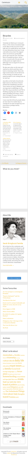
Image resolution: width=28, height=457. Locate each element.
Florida (13, 369)
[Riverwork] (23, 414)
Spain (4, 389)
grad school (14, 374)
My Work (5, 328)
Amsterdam (7, 355)
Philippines (14, 387)
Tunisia (12, 397)
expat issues (16, 365)
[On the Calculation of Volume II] (23, 420)
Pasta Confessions (8, 318)
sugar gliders (9, 389)
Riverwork (6, 411)
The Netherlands (12, 391)
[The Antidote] (23, 431)
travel (6, 397)
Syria (14, 389)
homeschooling (9, 376)
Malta (15, 379)
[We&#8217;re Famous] (18, 128)
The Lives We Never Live (10, 325)
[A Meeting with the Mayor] (8, 129)
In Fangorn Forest (21, 163)
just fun (11, 379)
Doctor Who (14, 363)
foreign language (8, 371)
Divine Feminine (7, 363)
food (18, 369)
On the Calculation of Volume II (12, 417)
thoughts (21, 394)
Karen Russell (6, 429)
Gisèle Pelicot (6, 436)
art (13, 355)
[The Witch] (23, 425)
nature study (6, 387)
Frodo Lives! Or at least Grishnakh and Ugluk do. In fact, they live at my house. (14, 304)
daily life (7, 154)
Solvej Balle (6, 418)
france (15, 371)
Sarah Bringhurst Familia (13, 243)
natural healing (21, 385)
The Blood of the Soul (9, 300)
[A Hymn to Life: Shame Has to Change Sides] (23, 437)
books (17, 355)
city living (18, 357)
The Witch (6, 422)
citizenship (11, 357)
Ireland (19, 376)
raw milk (20, 387)
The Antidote (7, 428)
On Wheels (4, 163)
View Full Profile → (8, 265)
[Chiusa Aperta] (8, 144)
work (17, 397)
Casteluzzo (6, 2)
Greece (19, 374)
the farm (19, 389)
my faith (10, 382)
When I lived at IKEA (9, 311)
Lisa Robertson (6, 412)
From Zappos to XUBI (9, 309)
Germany (10, 374)
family (11, 154)
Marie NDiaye (6, 423)
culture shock (8, 361)
